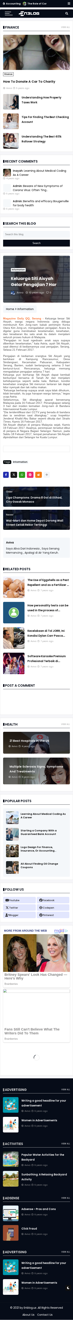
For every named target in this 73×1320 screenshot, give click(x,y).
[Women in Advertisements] (10, 1131)
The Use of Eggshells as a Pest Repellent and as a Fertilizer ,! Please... (48, 585)
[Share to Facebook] (6, 475)
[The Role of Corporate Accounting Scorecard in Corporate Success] (24, 5)
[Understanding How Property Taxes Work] (11, 109)
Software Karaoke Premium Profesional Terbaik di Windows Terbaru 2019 (46, 661)
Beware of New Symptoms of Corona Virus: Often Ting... (38, 188)
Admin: (17, 186)
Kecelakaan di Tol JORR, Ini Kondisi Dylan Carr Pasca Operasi (46, 636)
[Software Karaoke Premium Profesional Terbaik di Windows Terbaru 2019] (14, 673)
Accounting (13, 3)
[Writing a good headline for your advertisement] (10, 1112)
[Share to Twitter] (14, 475)
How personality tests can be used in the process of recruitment (47, 610)
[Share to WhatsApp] (22, 475)
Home (10, 309)
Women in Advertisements (39, 1120)
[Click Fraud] (10, 1240)
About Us (28, 1315)
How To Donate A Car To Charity (29, 81)
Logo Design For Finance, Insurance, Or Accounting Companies (38, 850)
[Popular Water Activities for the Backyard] (10, 1166)
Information (18, 269)
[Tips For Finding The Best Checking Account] (11, 128)
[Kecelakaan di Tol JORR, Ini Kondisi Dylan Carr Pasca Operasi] (14, 648)
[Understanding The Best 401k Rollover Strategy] (11, 148)
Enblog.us (30, 1308)
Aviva (10, 542)
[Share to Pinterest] (30, 475)
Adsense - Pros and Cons (38, 1209)
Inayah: (18, 171)
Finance (8, 74)
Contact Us (45, 1315)
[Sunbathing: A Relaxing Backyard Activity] (10, 1186)
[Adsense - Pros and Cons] (10, 1220)
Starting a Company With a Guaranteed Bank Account (39, 832)
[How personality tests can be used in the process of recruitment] (14, 622)
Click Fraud (29, 1229)
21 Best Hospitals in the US (29, 741)
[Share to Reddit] (38, 475)
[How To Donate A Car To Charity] (36, 69)
